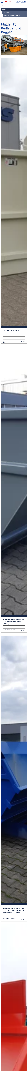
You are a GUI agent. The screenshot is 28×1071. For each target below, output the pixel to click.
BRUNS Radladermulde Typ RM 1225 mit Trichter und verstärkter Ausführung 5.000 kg (13, 910)
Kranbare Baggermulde (11, 330)
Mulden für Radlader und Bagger (12, 15)
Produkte (4, 9)
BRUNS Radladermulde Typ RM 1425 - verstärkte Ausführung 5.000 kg (13, 621)
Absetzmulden (6, 12)
